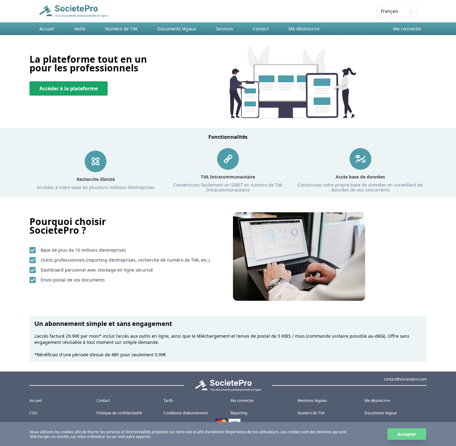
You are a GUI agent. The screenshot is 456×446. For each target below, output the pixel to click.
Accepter (406, 434)
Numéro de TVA (121, 29)
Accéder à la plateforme (68, 88)
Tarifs (168, 400)
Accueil (46, 29)
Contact (261, 29)
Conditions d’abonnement (185, 413)
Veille (79, 29)
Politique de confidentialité (119, 413)
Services (224, 29)
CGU (33, 413)
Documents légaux (176, 29)
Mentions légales (312, 400)
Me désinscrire (304, 29)
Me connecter (407, 29)
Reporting (238, 413)
